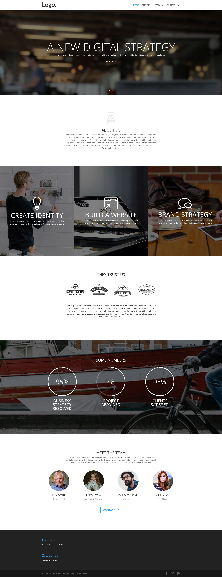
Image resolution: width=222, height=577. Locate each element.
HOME (136, 5)
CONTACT (171, 5)
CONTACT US (111, 510)
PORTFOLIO (159, 5)
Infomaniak (82, 573)
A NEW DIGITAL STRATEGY (111, 46)
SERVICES (146, 5)
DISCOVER (111, 61)
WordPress (58, 573)
